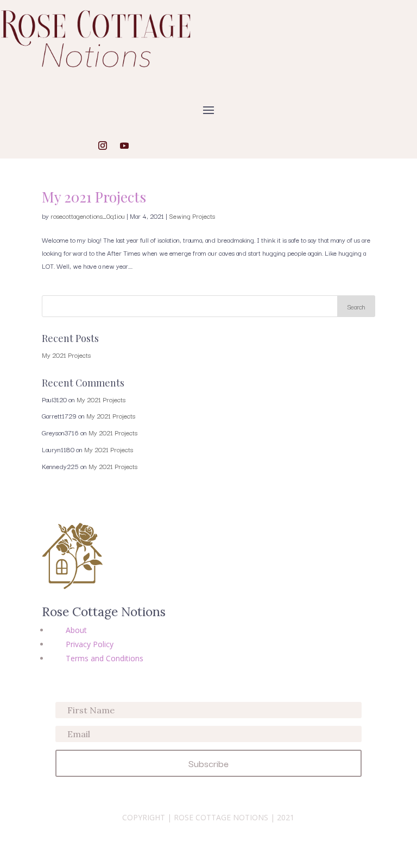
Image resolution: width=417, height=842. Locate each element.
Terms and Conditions (104, 658)
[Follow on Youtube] (124, 145)
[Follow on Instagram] (102, 145)
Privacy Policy (89, 644)
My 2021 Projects (94, 196)
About (76, 630)
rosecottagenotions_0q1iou (87, 216)
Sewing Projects (192, 216)
